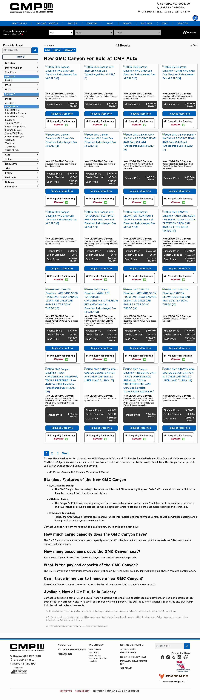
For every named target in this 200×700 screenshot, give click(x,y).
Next (65, 453)
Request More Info (62, 114)
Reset (20, 57)
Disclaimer (128, 652)
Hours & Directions (72, 649)
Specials (93, 661)
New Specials (95, 655)
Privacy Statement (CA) (133, 662)
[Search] (34, 50)
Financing (65, 654)
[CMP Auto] (31, 8)
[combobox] (61, 32)
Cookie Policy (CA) (133, 657)
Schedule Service (128, 649)
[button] (195, 18)
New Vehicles (95, 649)
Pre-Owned (94, 652)
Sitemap (126, 668)
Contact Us (65, 691)
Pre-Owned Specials (98, 658)
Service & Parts (131, 645)
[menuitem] (21, 77)
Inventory (96, 645)
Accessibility (82, 691)
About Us (64, 645)
